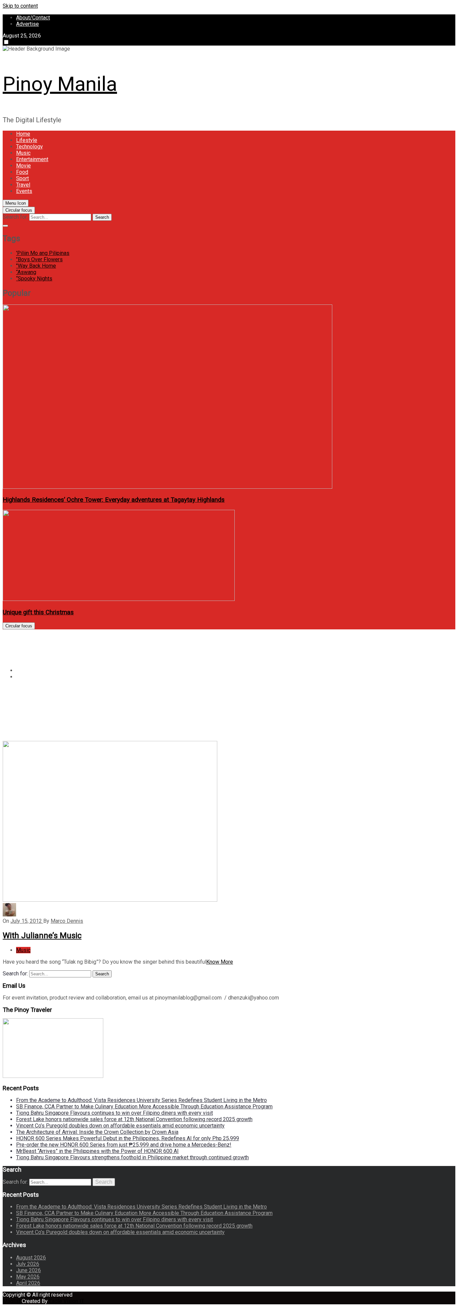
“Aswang (26, 272)
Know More (219, 962)
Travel (23, 185)
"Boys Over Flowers (39, 259)
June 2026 (28, 1270)
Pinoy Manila (60, 84)
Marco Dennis (67, 921)
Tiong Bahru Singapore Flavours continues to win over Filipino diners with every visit (114, 1113)
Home (23, 134)
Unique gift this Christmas (38, 612)
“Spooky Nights (34, 278)
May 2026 (28, 1277)
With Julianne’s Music (42, 935)
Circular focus (18, 210)
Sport (22, 178)
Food (22, 172)
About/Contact (33, 17)
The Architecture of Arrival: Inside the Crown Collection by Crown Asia (97, 1132)
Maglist (12, 1301)
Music (23, 153)
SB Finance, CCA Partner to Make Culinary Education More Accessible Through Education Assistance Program (144, 1106)
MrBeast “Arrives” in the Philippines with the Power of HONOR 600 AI (97, 1151)
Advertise (27, 24)
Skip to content (20, 6)
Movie (23, 165)
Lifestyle (26, 140)
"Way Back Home (36, 266)
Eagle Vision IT (66, 1301)
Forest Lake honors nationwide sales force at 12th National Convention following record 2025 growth (134, 1119)
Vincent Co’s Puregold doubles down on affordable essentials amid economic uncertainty (120, 1125)
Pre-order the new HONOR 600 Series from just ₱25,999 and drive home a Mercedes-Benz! (123, 1145)
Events (24, 191)
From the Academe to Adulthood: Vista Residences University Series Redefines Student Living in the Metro (141, 1100)
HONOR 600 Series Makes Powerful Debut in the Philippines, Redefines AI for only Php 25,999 (127, 1138)
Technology (29, 146)
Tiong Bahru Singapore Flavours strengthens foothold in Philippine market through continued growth (132, 1157)
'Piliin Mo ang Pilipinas (42, 253)
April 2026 (28, 1283)
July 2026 (27, 1264)
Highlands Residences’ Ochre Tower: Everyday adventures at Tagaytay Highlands (114, 499)
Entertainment (32, 159)
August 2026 (31, 1257)
